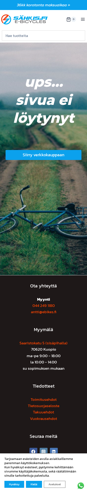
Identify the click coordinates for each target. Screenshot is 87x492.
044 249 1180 (43, 306)
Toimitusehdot (44, 399)
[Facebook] (33, 452)
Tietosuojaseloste (43, 406)
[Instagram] (44, 452)
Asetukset (54, 484)
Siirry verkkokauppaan (43, 155)
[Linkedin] (54, 452)
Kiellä (34, 484)
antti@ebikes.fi (43, 312)
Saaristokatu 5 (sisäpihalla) (43, 343)
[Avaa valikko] (82, 19)
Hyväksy (14, 484)
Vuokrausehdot (43, 419)
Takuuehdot (43, 412)
